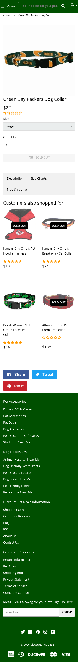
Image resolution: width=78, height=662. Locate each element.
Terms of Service (15, 586)
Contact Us (11, 542)
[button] (13, 113)
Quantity (9, 137)
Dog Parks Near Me (17, 479)
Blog (6, 523)
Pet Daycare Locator (17, 473)
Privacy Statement (16, 579)
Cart (74, 4)
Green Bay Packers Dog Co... (34, 15)
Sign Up (67, 612)
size (6, 119)
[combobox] (43, 5)
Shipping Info (13, 573)
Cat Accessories (14, 416)
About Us (9, 536)
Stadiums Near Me (16, 442)
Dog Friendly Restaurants (21, 466)
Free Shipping (17, 189)
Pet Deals (10, 422)
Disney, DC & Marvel (17, 409)
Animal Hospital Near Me (21, 459)
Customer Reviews (16, 516)
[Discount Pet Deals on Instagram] (45, 632)
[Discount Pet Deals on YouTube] (53, 632)
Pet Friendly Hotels (16, 486)
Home (6, 15)
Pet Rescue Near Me (17, 492)
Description (15, 178)
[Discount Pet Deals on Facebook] (30, 632)
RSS (6, 529)
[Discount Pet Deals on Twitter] (23, 632)
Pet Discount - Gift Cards (21, 436)
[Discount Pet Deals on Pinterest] (38, 632)
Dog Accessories (15, 429)
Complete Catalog (16, 593)
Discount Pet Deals (42, 644)
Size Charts (39, 178)
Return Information (17, 560)
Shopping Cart (13, 510)
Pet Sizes (9, 566)
